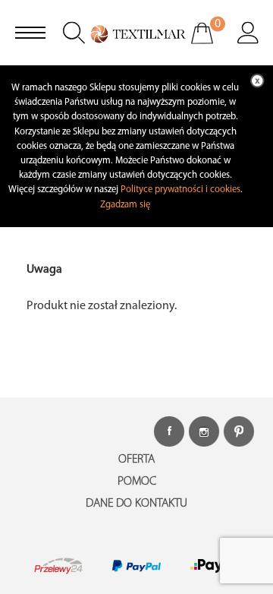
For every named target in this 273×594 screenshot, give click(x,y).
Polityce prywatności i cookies (180, 189)
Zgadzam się (125, 205)
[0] (212, 43)
